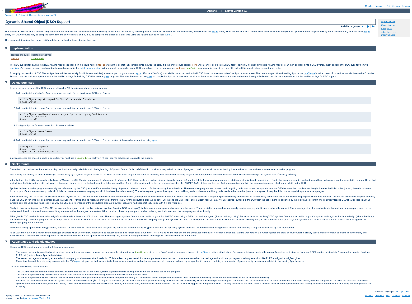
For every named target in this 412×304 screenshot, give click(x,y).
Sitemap (406, 6)
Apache (8, 15)
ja (368, 26)
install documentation (90, 68)
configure (15, 68)
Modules (369, 6)
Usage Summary (389, 25)
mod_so (15, 58)
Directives (379, 6)
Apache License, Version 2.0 (36, 298)
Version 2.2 (51, 15)
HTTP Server (20, 15)
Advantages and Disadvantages (388, 33)
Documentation (36, 15)
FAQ (388, 6)
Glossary (396, 6)
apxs (167, 35)
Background (386, 28)
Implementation (388, 21)
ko (373, 26)
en (363, 26)
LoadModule (37, 58)
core (194, 65)
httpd (215, 31)
